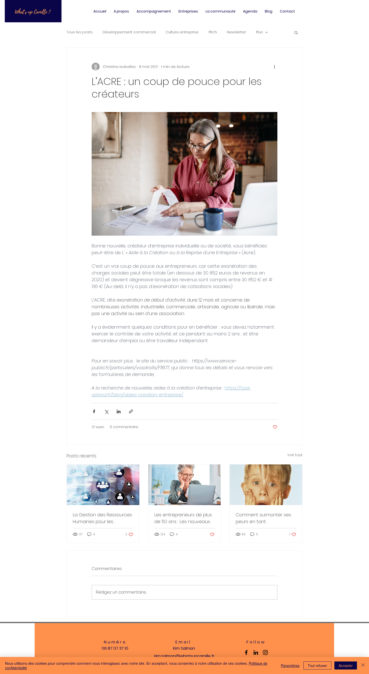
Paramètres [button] (290, 665)
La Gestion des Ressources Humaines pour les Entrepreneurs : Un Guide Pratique (102, 518)
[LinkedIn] (256, 652)
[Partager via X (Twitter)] (106, 411)
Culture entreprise (182, 32)
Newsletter (236, 32)
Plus (259, 32)
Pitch (213, 32)
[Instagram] (265, 652)
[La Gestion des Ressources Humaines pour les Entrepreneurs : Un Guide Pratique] (103, 484)
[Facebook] (246, 652)
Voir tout (294, 454)
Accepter (346, 665)
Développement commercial (129, 32)
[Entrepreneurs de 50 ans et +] (184, 484)
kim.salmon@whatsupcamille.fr (184, 656)
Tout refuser (317, 665)
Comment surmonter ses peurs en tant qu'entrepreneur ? (263, 518)
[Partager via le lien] (131, 411)
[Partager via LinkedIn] (118, 411)
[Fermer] (363, 665)
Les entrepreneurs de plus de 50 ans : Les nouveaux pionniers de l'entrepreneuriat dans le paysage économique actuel (183, 518)
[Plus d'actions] (274, 67)
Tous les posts (80, 32)
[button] (296, 32)
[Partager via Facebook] (94, 411)
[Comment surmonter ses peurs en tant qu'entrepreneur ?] (266, 484)
